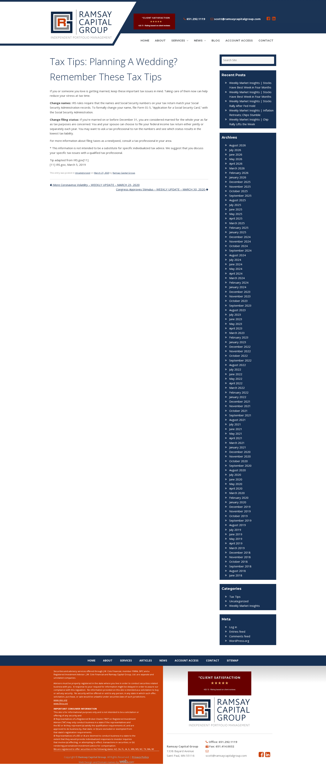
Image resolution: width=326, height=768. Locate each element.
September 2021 (240, 415)
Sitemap (232, 660)
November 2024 (240, 241)
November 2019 (240, 511)
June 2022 (235, 374)
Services (178, 40)
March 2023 (237, 333)
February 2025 (238, 227)
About (160, 40)
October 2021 (238, 411)
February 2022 (238, 392)
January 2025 (237, 232)
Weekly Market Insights (244, 606)
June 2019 (235, 534)
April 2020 (235, 488)
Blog (215, 40)
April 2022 (235, 383)
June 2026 (235, 154)
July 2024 (235, 260)
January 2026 (237, 177)
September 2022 (240, 360)
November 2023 (240, 296)
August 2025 (237, 200)
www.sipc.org (60, 700)
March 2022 (237, 388)
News (198, 40)
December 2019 (240, 507)
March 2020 (237, 493)
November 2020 (240, 456)
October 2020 (238, 461)
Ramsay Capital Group (124, 172)
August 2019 (237, 525)
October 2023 (238, 301)
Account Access (239, 40)
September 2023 (240, 305)
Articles (145, 660)
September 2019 (240, 520)
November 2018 (240, 557)
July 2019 (235, 530)
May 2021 (235, 433)
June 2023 (235, 319)
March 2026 (237, 168)
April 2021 (235, 438)
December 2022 (240, 346)
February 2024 (238, 282)
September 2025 (240, 195)
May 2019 (235, 539)
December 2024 (240, 237)
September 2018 (240, 566)
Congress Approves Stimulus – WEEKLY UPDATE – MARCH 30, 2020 (161, 189)
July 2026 (235, 150)
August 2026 (237, 145)
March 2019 (237, 548)
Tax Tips (235, 596)
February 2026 (238, 173)
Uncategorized (82, 172)
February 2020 (238, 497)
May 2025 (235, 214)
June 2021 (235, 429)
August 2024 (237, 255)
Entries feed (237, 631)
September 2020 (240, 465)
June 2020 (235, 479)
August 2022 (237, 365)
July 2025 (235, 205)
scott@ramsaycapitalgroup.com (237, 19)
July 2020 (235, 474)
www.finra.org (61, 703)
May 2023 (235, 324)
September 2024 (240, 250)
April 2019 (235, 543)
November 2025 (240, 186)
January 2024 (237, 287)
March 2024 (237, 278)
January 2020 (237, 502)
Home (145, 40)
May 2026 (235, 159)
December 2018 (240, 552)
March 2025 (237, 223)
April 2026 (235, 163)
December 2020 (240, 452)
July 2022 (235, 369)
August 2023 (237, 310)
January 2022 (237, 397)
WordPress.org (239, 641)
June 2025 (235, 209)
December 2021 (240, 401)
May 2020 (235, 484)
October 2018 (238, 561)
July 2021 (235, 424)
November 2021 (240, 406)
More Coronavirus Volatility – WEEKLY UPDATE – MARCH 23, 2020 (96, 185)
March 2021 (237, 443)
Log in (233, 627)
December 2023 (240, 292)
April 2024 (235, 273)
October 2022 (238, 356)
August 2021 (237, 420)
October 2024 (238, 246)
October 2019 (238, 516)
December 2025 (240, 182)
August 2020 (237, 470)
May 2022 (235, 379)
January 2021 (237, 447)
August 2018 (237, 571)
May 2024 (235, 269)
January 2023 (237, 342)
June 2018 (235, 575)
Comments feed (239, 636)
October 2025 (238, 191)
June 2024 (235, 264)
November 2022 (240, 351)
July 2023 (235, 314)
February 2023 (238, 337)
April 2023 (235, 328)
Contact (265, 40)
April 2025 (235, 218)
